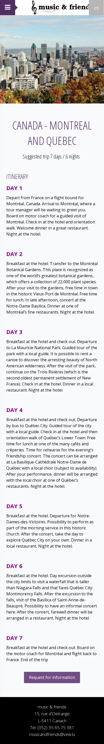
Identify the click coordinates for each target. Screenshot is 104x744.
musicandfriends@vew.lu (52, 734)
